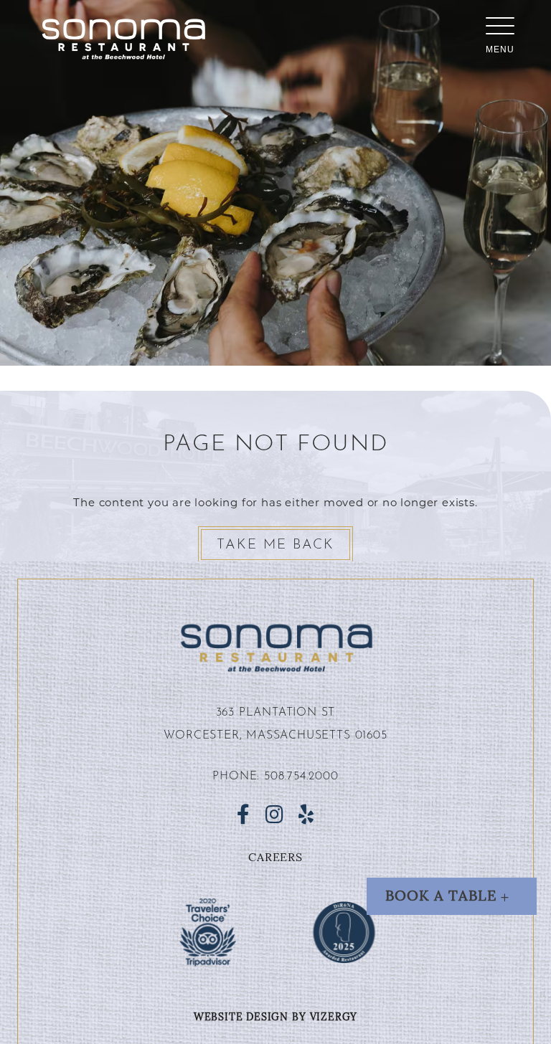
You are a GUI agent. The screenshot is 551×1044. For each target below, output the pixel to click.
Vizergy (334, 1017)
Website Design (241, 1017)
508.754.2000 (301, 776)
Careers (275, 858)
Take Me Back (275, 545)
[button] (452, 896)
